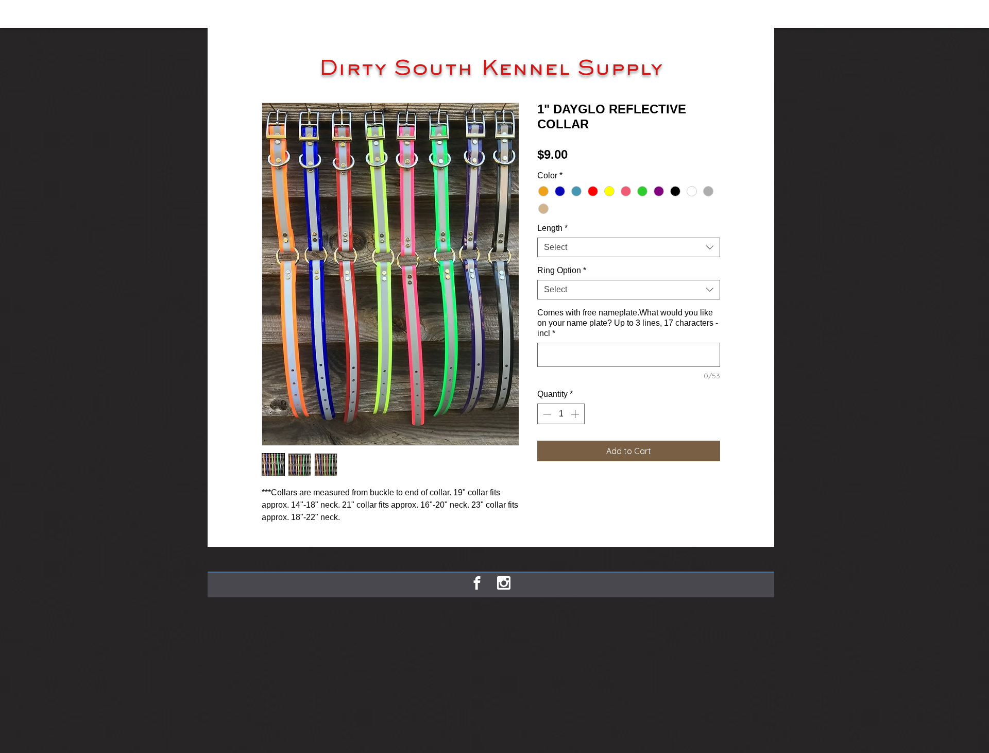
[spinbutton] (561, 414)
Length (552, 228)
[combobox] (628, 247)
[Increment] (576, 414)
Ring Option (561, 270)
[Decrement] (546, 414)
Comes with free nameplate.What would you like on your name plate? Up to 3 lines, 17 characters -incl (627, 323)
